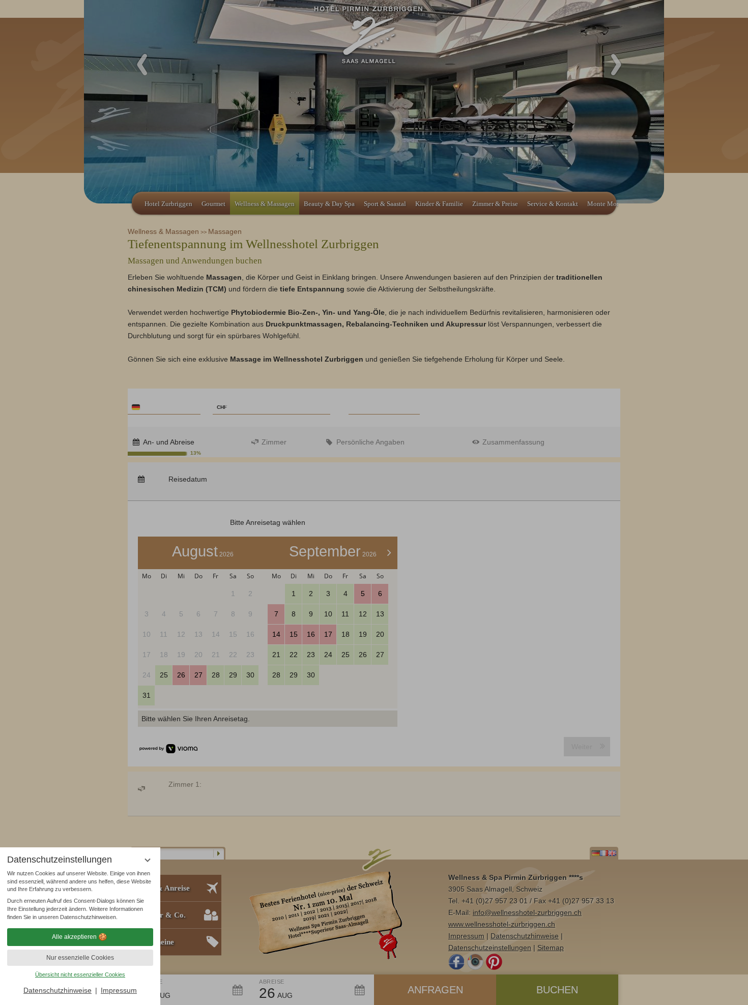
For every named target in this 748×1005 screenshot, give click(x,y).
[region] (80, 896)
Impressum (119, 990)
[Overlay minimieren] (147, 860)
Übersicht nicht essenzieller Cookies (80, 974)
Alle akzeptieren (74, 936)
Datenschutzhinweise (57, 990)
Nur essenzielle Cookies (80, 957)
